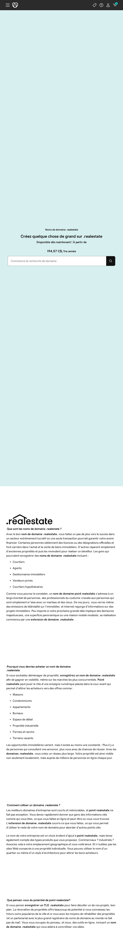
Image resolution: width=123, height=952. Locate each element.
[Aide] (101, 5)
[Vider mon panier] (115, 5)
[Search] (110, 261)
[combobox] (57, 261)
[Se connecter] (108, 5)
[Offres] (95, 5)
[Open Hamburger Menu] (6, 5)
